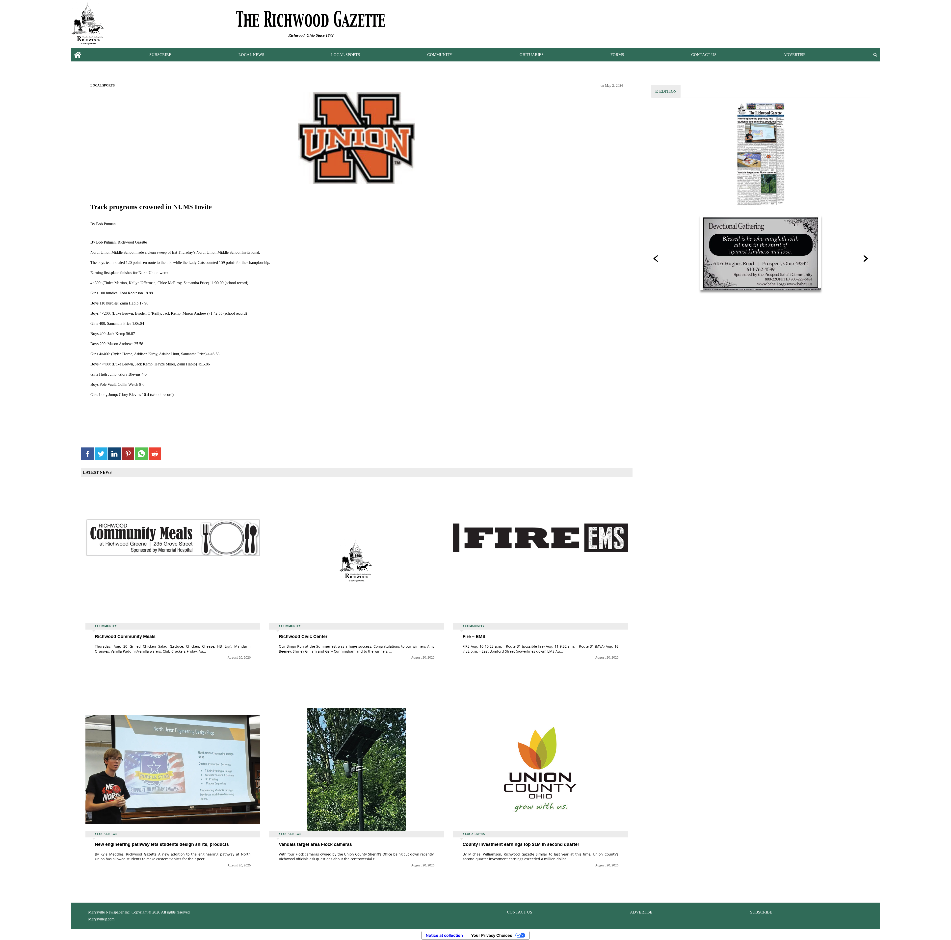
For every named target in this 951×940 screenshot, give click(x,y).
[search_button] (875, 55)
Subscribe (160, 55)
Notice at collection (444, 935)
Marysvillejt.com (101, 919)
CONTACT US (519, 912)
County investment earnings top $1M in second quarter (521, 844)
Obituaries (532, 55)
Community (439, 55)
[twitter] (101, 453)
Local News (251, 55)
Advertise (794, 55)
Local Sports (345, 55)
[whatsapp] (141, 453)
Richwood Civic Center (303, 636)
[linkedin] (114, 453)
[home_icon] (78, 55)
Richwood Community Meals (125, 636)
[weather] (799, 25)
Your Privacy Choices (491, 935)
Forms (617, 55)
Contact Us (703, 55)
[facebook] (87, 453)
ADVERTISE (641, 912)
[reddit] (155, 453)
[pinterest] (128, 453)
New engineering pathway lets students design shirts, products (162, 844)
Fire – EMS (474, 636)
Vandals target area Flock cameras (315, 844)
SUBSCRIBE (761, 912)
